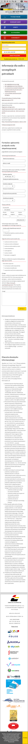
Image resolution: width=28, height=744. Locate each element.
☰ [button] (2, 1)
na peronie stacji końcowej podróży (13, 270)
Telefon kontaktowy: (8, 158)
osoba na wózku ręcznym (10, 241)
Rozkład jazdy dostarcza (11, 59)
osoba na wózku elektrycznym (12, 246)
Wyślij (22, 308)
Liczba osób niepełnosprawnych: (12, 228)
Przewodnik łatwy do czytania (15, 1)
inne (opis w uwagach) (10, 255)
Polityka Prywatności (13, 741)
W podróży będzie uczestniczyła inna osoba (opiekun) (13, 234)
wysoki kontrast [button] (5, 1)
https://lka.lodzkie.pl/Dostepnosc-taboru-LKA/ (14, 121)
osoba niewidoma (9, 248)
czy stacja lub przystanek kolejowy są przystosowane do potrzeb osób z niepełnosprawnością (14, 89)
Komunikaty (15, 37)
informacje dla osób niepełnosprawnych (10, 1)
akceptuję (25, 738)
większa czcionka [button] (7, 1)
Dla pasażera (15, 32)
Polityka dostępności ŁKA (8, 124)
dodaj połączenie (20, 220)
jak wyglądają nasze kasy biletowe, (14, 86)
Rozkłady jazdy (15, 22)
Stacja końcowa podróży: (10, 193)
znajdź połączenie (15, 55)
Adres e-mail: (6, 163)
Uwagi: (3, 291)
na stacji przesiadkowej (10, 268)
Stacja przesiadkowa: (8, 188)
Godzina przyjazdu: (8, 198)
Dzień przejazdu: (7, 174)
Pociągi (15, 16)
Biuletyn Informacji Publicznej (25, 1)
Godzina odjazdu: (7, 184)
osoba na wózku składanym (11, 244)
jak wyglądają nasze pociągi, (12, 84)
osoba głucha (7, 250)
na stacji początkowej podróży (12, 265)
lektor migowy (13, 1)
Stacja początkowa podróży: (11, 179)
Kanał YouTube (22, 1)
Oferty (15, 27)
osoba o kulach (8, 253)
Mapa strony (14, 626)
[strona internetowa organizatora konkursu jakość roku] (13, 721)
